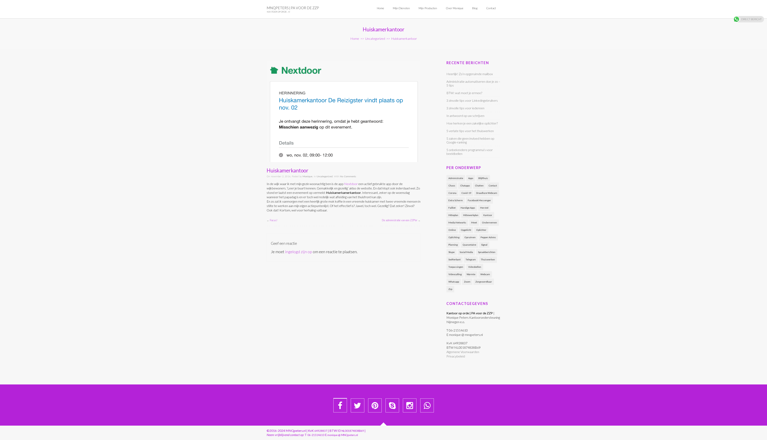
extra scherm (455, 200)
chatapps (465, 185)
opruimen (470, 237)
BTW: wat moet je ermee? (464, 93)
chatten (479, 185)
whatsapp (453, 281)
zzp (450, 289)
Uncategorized (375, 38)
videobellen (474, 266)
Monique (307, 176)
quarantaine (469, 244)
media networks (457, 222)
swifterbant (454, 259)
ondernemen (489, 222)
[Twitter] (357, 405)
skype (451, 252)
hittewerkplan (470, 215)
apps (470, 178)
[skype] (392, 405)
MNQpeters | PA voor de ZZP (293, 8)
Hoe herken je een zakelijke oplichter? (472, 123)
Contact (491, 8)
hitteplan (453, 215)
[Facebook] (340, 405)
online (452, 229)
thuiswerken (488, 259)
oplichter (481, 229)
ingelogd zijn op (298, 251)
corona (452, 192)
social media (466, 252)
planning (453, 244)
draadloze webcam (486, 192)
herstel (484, 207)
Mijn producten (428, 8)
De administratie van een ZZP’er (399, 220)
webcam (485, 274)
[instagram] (409, 405)
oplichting (453, 237)
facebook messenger (479, 200)
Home (380, 8)
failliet (452, 207)
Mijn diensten (401, 8)
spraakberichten (486, 252)
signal (484, 244)
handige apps (468, 207)
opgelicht (466, 229)
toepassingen (455, 266)
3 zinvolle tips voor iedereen (465, 108)
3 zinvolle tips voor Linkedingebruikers (472, 100)
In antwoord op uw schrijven (465, 115)
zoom (467, 281)
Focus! (273, 220)
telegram (471, 259)
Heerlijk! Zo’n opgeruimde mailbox (469, 74)
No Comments (348, 176)
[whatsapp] (427, 405)
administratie (455, 178)
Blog (474, 8)
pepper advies (488, 237)
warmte (471, 274)
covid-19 (466, 192)
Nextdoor (351, 184)
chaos (451, 185)
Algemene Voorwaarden (462, 352)
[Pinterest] (375, 405)
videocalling (455, 274)
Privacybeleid (455, 356)
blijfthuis (483, 178)
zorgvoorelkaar (483, 281)
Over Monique (454, 8)
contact (493, 185)
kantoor (487, 215)
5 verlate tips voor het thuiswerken (470, 131)
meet (474, 222)
